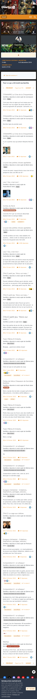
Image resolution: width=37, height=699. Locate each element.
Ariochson (29, 644)
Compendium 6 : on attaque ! (14, 359)
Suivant (28, 88)
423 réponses (22, 350)
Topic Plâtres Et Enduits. (12, 339)
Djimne (28, 361)
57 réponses (21, 370)
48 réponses (22, 200)
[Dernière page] (33, 88)
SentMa (5, 97)
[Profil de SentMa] (18, 55)
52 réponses (22, 110)
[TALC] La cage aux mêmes (13, 513)
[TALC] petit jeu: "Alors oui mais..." (15, 273)
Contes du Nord (9, 206)
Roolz (27, 208)
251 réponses (23, 531)
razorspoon (29, 97)
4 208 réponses (23, 176)
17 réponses (22, 219)
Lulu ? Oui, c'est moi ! (11, 182)
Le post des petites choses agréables (17, 163)
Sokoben (28, 516)
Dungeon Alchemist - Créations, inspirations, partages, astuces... (15, 491)
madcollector (7, 186)
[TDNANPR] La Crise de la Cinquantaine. (18, 94)
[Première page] (3, 88)
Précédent (9, 88)
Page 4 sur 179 (19, 88)
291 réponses (23, 657)
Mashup (6, 642)
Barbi (27, 165)
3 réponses (23, 396)
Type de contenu (10, 75)
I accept (31, 688)
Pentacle (28, 494)
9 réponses (23, 507)
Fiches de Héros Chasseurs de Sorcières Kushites (18, 382)
